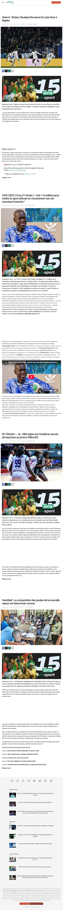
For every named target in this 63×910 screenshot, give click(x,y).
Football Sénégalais (34, 890)
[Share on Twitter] (6, 71)
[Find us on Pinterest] (51, 780)
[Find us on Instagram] (28, 780)
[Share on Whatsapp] (9, 71)
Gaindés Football (32, 24)
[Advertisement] (32, 9)
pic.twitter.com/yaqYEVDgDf (17, 170)
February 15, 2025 (30, 174)
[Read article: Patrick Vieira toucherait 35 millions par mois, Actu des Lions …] (12, 868)
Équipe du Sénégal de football (9, 890)
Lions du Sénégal (25, 890)
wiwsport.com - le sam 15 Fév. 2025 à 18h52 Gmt (13, 24)
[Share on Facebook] (3, 71)
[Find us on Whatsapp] (12, 780)
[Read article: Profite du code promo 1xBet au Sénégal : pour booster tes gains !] (12, 845)
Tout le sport (31, 205)
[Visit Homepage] (9, 2)
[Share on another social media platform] (12, 71)
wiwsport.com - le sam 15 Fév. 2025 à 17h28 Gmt (13, 441)
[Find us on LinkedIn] (45, 780)
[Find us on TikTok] (39, 780)
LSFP (14, 893)
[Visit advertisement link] (31, 89)
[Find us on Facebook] (17, 780)
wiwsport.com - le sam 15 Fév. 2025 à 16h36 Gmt (13, 607)
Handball (30, 607)
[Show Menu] (3, 2)
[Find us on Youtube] (34, 780)
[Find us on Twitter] (23, 780)
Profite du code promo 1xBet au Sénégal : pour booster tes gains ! (35, 843)
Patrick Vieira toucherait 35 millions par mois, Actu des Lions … (35, 867)
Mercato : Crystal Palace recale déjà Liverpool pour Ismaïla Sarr (35, 802)
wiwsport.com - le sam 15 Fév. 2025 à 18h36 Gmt (13, 205)
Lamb (40, 890)
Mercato (19, 890)
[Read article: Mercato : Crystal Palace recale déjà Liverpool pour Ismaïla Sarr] (12, 804)
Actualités (14, 892)
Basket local (31, 441)
